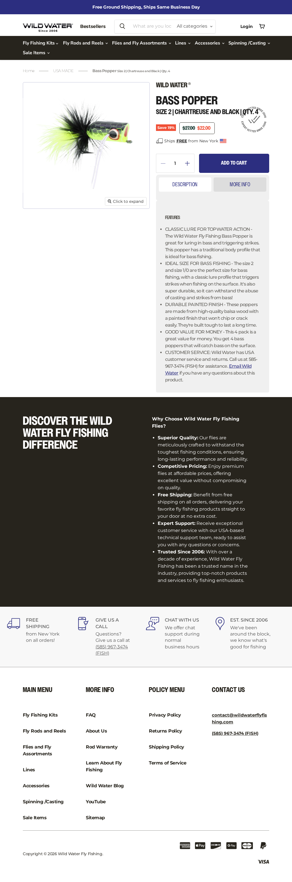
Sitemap (95, 817)
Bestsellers (93, 26)
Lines (181, 43)
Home (28, 70)
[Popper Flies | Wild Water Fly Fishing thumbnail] (35, 223)
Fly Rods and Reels (84, 43)
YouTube (96, 801)
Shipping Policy (166, 747)
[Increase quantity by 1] (189, 163)
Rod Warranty (101, 747)
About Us (96, 731)
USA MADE (63, 70)
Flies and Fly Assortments (140, 43)
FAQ (91, 715)
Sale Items (34, 52)
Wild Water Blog (105, 785)
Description (185, 184)
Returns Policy (165, 731)
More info (240, 184)
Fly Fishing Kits (39, 43)
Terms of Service (167, 763)
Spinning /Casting (247, 43)
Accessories (208, 43)
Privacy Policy (165, 715)
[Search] (122, 26)
